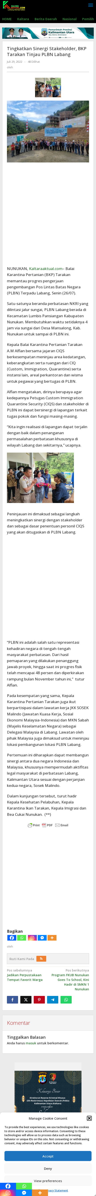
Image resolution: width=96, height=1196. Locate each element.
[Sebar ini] (12, 1000)
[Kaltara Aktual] (14, 5)
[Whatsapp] (21, 938)
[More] (52, 938)
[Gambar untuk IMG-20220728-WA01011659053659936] (48, 87)
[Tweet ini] (25, 1000)
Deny (48, 1168)
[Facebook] (11, 938)
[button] (89, 1118)
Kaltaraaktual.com (46, 268)
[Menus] (91, 5)
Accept (48, 1156)
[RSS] (41, 959)
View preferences (48, 1181)
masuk (31, 1043)
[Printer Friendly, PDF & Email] (48, 825)
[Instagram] (32, 938)
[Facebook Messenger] (42, 938)
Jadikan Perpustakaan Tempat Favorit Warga (25, 975)
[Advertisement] (48, 214)
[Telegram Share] (52, 1000)
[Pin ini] (39, 1000)
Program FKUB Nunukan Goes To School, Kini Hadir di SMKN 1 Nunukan (70, 979)
